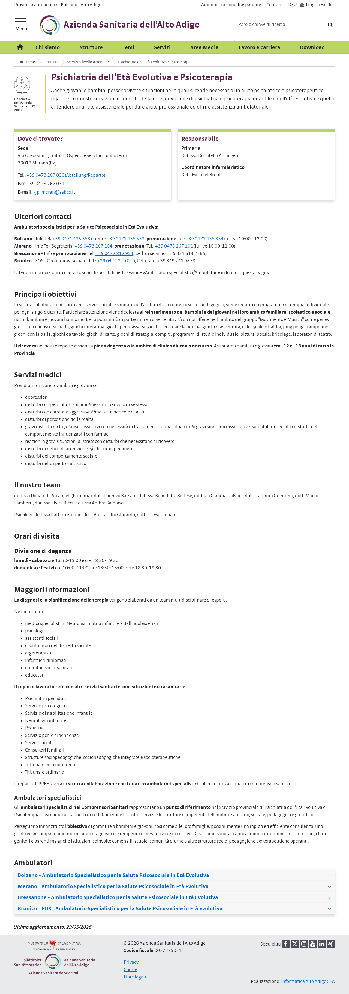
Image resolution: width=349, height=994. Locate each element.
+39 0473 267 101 (174, 246)
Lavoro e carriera (259, 47)
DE (292, 4)
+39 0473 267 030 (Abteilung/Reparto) (65, 175)
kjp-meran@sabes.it (54, 192)
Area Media (204, 47)
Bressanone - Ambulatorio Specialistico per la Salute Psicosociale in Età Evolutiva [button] (118, 897)
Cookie (130, 969)
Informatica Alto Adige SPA (308, 981)
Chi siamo (47, 47)
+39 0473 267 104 (93, 246)
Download (312, 47)
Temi (128, 47)
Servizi (162, 47)
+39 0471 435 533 (126, 238)
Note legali (135, 977)
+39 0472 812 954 (114, 253)
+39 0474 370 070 (116, 261)
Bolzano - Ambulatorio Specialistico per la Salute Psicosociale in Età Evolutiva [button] (113, 875)
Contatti (274, 4)
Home (29, 62)
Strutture (91, 47)
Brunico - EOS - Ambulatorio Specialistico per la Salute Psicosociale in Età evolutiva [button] (120, 908)
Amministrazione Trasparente (231, 4)
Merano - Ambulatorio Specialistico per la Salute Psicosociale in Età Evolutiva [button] (113, 886)
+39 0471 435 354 (205, 238)
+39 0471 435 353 (71, 238)
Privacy (131, 962)
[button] (286, 944)
